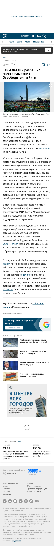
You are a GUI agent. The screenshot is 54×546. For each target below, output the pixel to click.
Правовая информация (37, 488)
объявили (8, 289)
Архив (5, 486)
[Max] (31, 501)
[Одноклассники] (21, 501)
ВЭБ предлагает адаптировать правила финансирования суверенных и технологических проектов (16, 455)
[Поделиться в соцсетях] (48, 64)
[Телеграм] (5, 501)
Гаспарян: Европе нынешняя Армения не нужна (32, 375)
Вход (39, 36)
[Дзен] (15, 501)
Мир (4, 57)
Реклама (6, 491)
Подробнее (16, 541)
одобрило (26, 274)
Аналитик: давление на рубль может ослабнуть (33, 352)
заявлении (44, 148)
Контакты (7, 488)
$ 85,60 (11, 42)
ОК (48, 50)
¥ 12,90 (27, 42)
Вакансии (7, 494)
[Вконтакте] (10, 501)
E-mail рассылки (34, 491)
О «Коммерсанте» (10, 483)
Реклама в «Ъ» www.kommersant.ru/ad (27, 16)
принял (6, 263)
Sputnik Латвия (10, 243)
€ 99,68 (19, 42)
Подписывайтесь (14, 328)
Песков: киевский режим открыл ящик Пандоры (34, 363)
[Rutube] (26, 501)
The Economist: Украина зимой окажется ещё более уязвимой (33, 341)
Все (19, 441)
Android (30, 483)
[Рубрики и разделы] (49, 36)
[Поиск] (44, 36)
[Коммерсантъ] (5, 36)
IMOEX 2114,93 (38, 42)
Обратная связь (34, 486)
